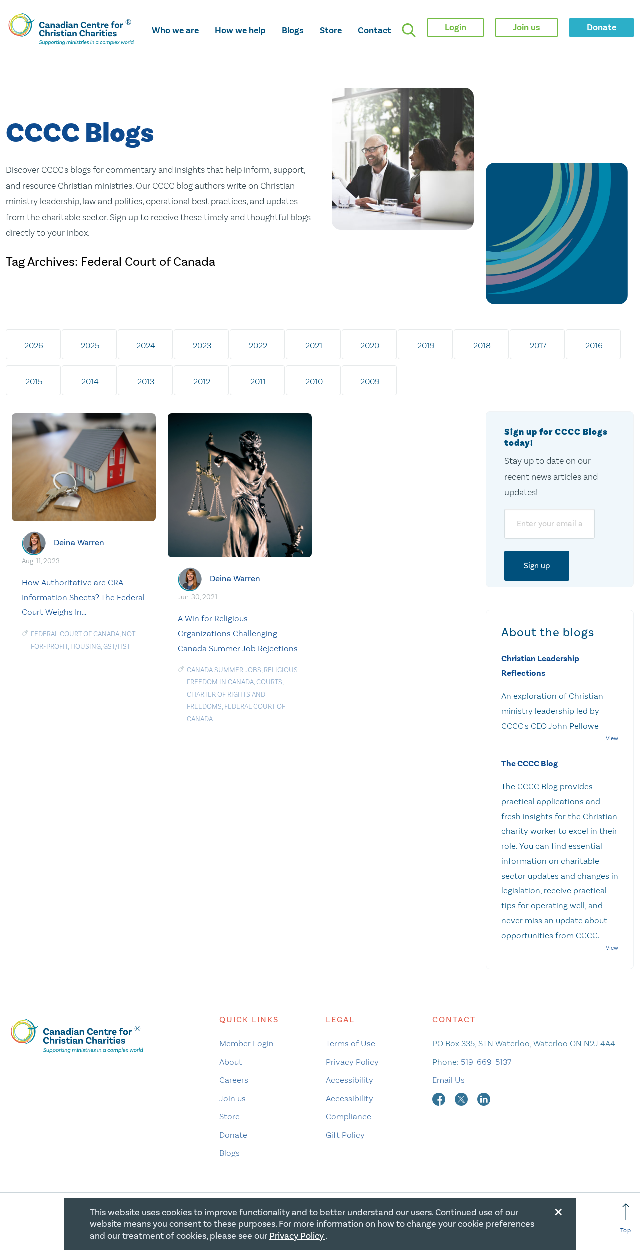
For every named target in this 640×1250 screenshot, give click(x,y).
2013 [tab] (146, 381)
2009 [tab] (370, 381)
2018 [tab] (482, 345)
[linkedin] (484, 1098)
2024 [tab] (146, 345)
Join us (233, 1098)
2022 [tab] (258, 345)
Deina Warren (79, 542)
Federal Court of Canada (75, 634)
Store (331, 30)
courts (269, 682)
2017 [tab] (538, 345)
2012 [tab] (202, 381)
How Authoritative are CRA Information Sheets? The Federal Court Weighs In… (83, 597)
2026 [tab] (34, 345)
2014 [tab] (90, 381)
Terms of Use (351, 1043)
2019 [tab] (426, 345)
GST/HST (117, 646)
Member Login (247, 1043)
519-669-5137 (486, 1062)
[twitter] (462, 1098)
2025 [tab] (90, 345)
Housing (85, 646)
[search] (409, 30)
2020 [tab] (370, 345)
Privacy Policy (352, 1062)
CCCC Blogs (80, 133)
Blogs (293, 30)
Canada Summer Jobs (224, 670)
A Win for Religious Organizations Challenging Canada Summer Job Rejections (238, 633)
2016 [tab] (594, 345)
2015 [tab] (34, 381)
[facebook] (440, 1098)
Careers (234, 1080)
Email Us (448, 1080)
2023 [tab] (202, 345)
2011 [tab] (258, 381)
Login (455, 27)
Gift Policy (345, 1135)
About (231, 1062)
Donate (234, 1135)
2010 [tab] (314, 381)
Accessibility (350, 1080)
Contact (375, 30)
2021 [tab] (314, 345)
